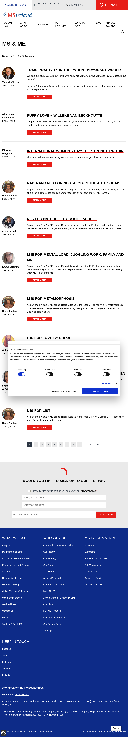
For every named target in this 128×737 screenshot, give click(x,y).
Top (115, 728)
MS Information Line (12, 552)
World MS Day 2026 (12, 624)
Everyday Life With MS (96, 558)
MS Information (100, 538)
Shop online (76, 5)
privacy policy (88, 491)
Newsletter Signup (16, 5)
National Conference (12, 578)
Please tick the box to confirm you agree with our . (66, 491)
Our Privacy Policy (52, 624)
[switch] (50, 374)
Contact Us (7, 611)
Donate (112, 5)
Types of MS (91, 571)
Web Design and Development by (103, 731)
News (97, 23)
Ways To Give (80, 24)
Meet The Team (51, 591)
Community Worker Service (16, 558)
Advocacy (7, 571)
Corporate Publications (54, 584)
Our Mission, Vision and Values (58, 545)
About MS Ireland (52, 578)
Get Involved (60, 24)
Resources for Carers (95, 578)
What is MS (90, 545)
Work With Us (9, 604)
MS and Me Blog (10, 584)
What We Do (24, 24)
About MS (8, 24)
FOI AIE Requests (52, 611)
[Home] (17, 17)
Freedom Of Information (55, 617)
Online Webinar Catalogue (15, 591)
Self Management (93, 565)
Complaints (49, 604)
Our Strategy (49, 558)
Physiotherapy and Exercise (16, 565)
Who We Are (54, 538)
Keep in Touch (15, 642)
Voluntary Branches (12, 598)
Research (43, 24)
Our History (49, 552)
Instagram (7, 662)
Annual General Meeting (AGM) (59, 598)
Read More (39, 96)
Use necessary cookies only (64, 391)
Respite (6, 545)
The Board (48, 571)
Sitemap (47, 630)
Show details (108, 384)
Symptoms (90, 552)
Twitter (5, 655)
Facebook (7, 649)
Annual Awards (110, 24)
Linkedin (6, 675)
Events (5, 617)
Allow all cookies (100, 391)
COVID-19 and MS (94, 584)
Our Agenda (49, 565)
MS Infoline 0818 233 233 (48, 5)
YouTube (6, 668)
